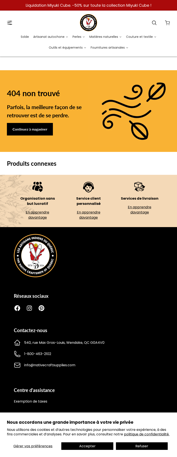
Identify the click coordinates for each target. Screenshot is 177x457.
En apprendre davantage (37, 215)
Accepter (87, 446)
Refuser (141, 446)
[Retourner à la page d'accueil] (35, 276)
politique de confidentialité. (146, 434)
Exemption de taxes (30, 401)
